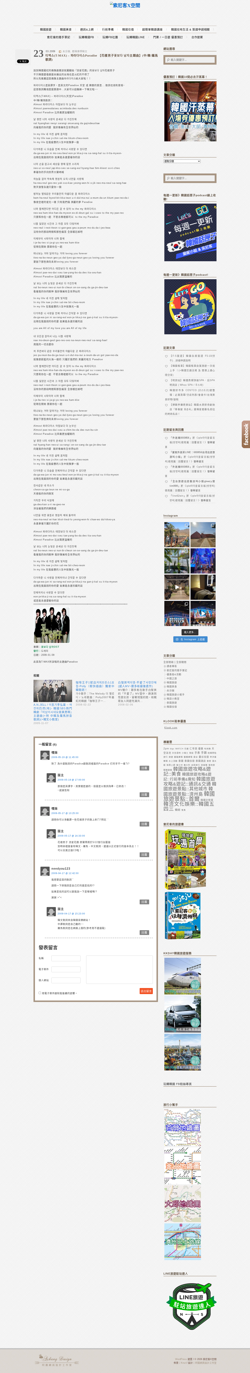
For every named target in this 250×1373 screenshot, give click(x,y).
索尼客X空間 (57, 1360)
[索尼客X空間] (125, 5)
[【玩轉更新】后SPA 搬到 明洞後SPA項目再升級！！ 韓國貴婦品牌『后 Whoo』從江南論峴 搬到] (203, 587)
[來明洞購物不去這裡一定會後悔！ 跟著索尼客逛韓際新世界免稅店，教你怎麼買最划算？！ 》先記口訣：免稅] (176, 613)
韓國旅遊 (46, 29)
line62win (178, 495)
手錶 (204, 752)
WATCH (179, 749)
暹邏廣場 (188, 757)
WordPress (181, 1359)
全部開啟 (168, 662)
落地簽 (211, 765)
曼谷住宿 (204, 756)
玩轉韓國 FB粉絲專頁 (177, 1084)
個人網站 (44, 980)
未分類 (66, 51)
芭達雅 (204, 765)
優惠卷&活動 (174, 674)
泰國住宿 (189, 760)
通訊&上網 (87, 29)
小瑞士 (185, 753)
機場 (165, 761)
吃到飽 (207, 749)
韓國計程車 (207, 800)
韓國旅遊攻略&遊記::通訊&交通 (189, 781)
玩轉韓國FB (86, 37)
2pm (166, 748)
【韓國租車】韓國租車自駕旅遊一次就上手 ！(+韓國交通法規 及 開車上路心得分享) (190, 370)
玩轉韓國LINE (135, 37)
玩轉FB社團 (110, 37)
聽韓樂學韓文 (79, 51)
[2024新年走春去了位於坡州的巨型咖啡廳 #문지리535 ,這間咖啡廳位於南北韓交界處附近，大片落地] (176, 561)
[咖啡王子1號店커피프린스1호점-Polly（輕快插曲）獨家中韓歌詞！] (97, 693)
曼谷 (195, 757)
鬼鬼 (183, 810)
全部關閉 (181, 662)
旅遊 (171, 757)
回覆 (144, 768)
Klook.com (170, 727)
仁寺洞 (193, 748)
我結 (191, 753)
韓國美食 (66, 29)
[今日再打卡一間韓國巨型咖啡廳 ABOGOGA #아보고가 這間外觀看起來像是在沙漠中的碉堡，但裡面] (203, 534)
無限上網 (171, 765)
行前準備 (108, 29)
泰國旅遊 (172, 702)
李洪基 (213, 757)
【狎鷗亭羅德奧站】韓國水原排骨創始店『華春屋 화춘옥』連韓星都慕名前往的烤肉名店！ (190, 409)
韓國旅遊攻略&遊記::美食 (187, 771)
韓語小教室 (173, 698)
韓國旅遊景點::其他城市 (190, 786)
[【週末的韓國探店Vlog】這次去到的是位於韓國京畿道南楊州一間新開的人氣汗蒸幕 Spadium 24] (176, 587)
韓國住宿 (128, 29)
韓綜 (177, 809)
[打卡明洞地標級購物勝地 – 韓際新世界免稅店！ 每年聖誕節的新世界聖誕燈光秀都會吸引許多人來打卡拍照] (203, 613)
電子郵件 (44, 969)
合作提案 (197, 37)
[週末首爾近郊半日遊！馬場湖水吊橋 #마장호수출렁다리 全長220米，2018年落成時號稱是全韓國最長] (176, 534)
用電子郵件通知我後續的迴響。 (60, 993)
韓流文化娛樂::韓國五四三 (188, 806)
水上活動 (173, 761)
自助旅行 (195, 765)
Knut (183, 1362)
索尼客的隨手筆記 (58, 37)
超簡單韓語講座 (152, 29)
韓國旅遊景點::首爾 (189, 796)
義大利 (187, 765)
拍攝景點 (212, 753)
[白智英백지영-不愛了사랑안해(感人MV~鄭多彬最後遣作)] (139, 693)
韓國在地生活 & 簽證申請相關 (190, 29)
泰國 (181, 760)
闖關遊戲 (167, 770)
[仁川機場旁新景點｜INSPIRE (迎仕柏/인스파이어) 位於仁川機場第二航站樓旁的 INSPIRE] (203, 561)
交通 (186, 749)
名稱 (41, 958)
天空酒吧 (176, 753)
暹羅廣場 (178, 757)
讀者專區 (172, 666)
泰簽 (209, 761)
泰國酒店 (201, 760)
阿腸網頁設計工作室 (206, 1362)
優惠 (200, 748)
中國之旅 (172, 678)
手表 (197, 752)
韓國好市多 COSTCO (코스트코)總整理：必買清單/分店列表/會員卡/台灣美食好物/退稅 (190, 395)
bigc (172, 749)
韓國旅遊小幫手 (176, 694)
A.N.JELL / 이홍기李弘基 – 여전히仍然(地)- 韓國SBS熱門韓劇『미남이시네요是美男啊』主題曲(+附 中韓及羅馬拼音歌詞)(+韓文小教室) (52, 712)
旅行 (165, 757)
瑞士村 (179, 765)
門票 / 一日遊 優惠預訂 (168, 37)
